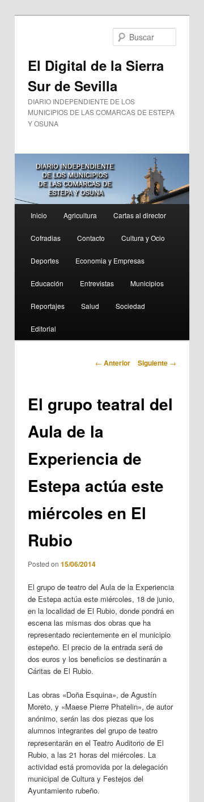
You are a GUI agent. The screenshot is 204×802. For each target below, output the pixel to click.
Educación (47, 283)
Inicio (39, 215)
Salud (90, 306)
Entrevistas (97, 283)
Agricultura (80, 215)
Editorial (43, 328)
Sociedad (130, 306)
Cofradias (46, 238)
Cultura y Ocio (143, 238)
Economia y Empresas (109, 260)
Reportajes (48, 306)
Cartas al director (139, 215)
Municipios (147, 283)
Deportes (45, 260)
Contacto (91, 238)
